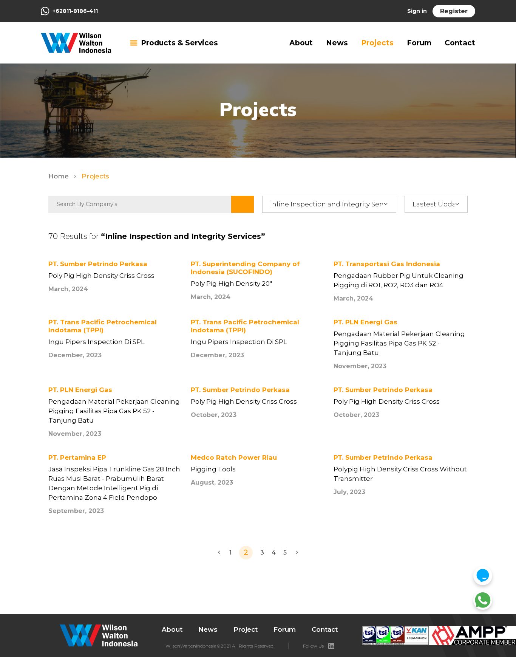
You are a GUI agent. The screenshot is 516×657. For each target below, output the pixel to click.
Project (245, 629)
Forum (419, 43)
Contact (460, 43)
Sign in (417, 11)
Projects (377, 43)
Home (59, 176)
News (337, 43)
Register (454, 11)
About (301, 43)
